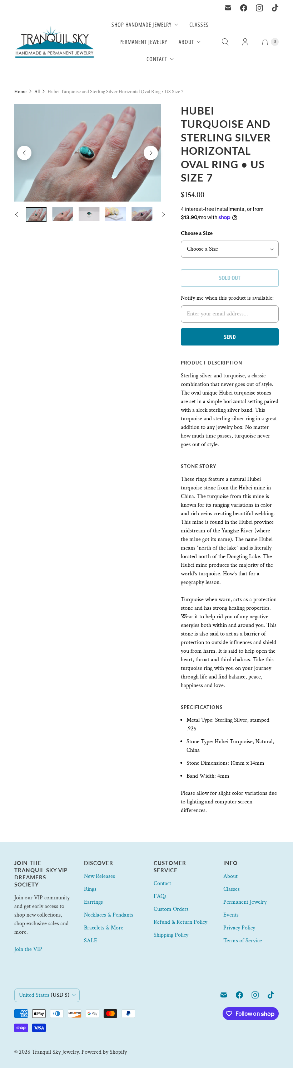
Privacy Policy (239, 928)
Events (231, 915)
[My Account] (245, 41)
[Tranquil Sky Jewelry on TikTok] (275, 8)
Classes (199, 25)
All (37, 91)
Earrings (93, 902)
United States (44, 995)
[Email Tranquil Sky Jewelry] (228, 8)
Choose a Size (197, 233)
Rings (90, 889)
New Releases (99, 876)
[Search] (225, 41)
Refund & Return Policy (180, 922)
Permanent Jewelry (143, 42)
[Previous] (24, 153)
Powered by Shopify (104, 1052)
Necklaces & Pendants (108, 915)
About (186, 42)
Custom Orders (171, 909)
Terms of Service (242, 940)
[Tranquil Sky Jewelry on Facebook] (244, 8)
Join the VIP (28, 949)
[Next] (151, 153)
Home (20, 91)
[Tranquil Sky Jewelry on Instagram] (259, 8)
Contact (156, 59)
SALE (90, 940)
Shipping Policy (171, 935)
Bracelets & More (103, 928)
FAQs (160, 896)
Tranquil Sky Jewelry (55, 1052)
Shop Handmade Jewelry (141, 25)
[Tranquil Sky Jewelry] (54, 42)
